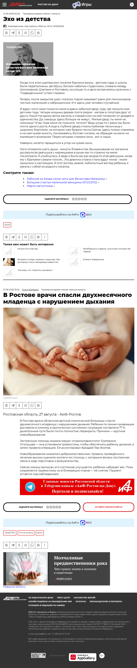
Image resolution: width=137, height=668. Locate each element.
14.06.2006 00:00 (11, 13)
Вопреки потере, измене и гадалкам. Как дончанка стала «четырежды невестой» (39, 260)
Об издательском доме (40, 598)
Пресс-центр (63, 598)
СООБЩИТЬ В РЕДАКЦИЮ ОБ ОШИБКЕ (46, 605)
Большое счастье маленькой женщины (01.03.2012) (62, 182)
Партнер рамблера (57, 655)
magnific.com (10, 397)
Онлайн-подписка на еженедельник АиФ (50, 601)
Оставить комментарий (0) (108, 507)
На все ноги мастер (28, 248)
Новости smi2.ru (14, 586)
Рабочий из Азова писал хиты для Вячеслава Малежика (66, 178)
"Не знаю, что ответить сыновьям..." (36, 270)
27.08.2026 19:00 (11, 289)
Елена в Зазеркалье (93, 259)
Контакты (81, 601)
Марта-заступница (40, 185)
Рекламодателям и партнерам (106, 601)
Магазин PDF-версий (84, 598)
